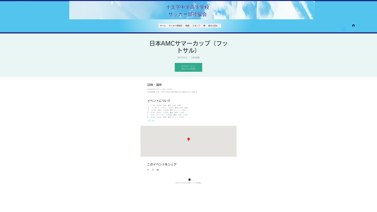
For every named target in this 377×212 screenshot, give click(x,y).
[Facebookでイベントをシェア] (148, 169)
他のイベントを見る (188, 68)
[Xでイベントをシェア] (153, 169)
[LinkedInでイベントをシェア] (158, 169)
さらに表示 (151, 120)
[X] (189, 180)
